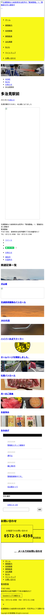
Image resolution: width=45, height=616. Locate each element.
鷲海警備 (37, 537)
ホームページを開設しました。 (15, 357)
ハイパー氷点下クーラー (12, 338)
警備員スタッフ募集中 (16, 445)
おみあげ (5, 430)
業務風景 (8, 36)
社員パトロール (8, 375)
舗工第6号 (11, 466)
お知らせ (12, 100)
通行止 (10, 455)
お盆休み (5, 412)
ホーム (7, 19)
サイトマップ (10, 52)
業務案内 (8, 25)
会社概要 (8, 41)
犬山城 (4, 283)
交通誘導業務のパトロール (13, 302)
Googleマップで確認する (11, 595)
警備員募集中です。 (15, 476)
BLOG (7, 47)
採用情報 (8, 30)
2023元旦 (5, 320)
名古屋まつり (12, 486)
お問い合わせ (10, 58)
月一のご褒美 (7, 393)
